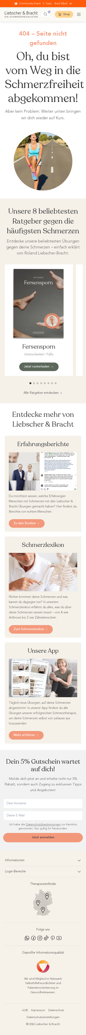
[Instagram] (40, 938)
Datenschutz (56, 1010)
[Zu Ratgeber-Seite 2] (34, 383)
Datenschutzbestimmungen (43, 824)
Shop (66, 14)
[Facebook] (33, 938)
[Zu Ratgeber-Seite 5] (45, 383)
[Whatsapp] (27, 938)
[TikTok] (46, 938)
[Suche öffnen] (45, 14)
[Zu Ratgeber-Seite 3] (38, 383)
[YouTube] (59, 938)
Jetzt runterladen (36, 366)
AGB (25, 1010)
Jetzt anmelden (43, 837)
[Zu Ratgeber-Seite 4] (41, 383)
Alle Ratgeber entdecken (41, 393)
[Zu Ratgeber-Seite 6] (48, 383)
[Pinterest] (52, 938)
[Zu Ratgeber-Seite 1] (30, 383)
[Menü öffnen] (79, 14)
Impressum (38, 1010)
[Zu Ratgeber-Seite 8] (56, 383)
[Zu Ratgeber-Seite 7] (52, 383)
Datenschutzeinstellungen (43, 1017)
